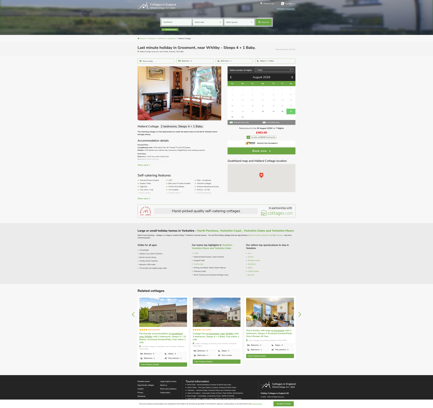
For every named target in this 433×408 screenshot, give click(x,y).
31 (243, 117)
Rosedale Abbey (254, 260)
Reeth (250, 268)
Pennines (279, 235)
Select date (199, 22)
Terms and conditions (168, 389)
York (249, 253)
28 (282, 111)
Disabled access (144, 381)
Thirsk (196, 253)
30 (232, 117)
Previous (142, 93)
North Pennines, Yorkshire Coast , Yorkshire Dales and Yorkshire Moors (245, 231)
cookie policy (257, 404)
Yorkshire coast (267, 235)
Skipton (251, 257)
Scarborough (198, 264)
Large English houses (168, 381)
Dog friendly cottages (146, 385)
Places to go (268, 3)
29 (291, 111)
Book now (260, 151)
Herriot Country (255, 235)
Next (216, 93)
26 (263, 111)
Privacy (140, 392)
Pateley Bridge (253, 271)
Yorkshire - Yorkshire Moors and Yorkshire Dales (213, 246)
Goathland (252, 264)
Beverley (251, 275)
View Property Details (150, 361)
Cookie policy (165, 392)
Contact (140, 389)
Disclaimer (142, 396)
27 (273, 111)
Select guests (231, 22)
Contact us (290, 3)
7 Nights (260, 70)
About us (163, 385)
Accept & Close (284, 404)
